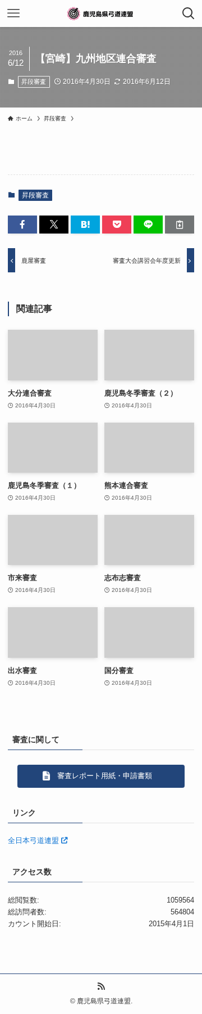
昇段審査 (33, 81)
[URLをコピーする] (179, 225)
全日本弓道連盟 (34, 840)
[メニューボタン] (13, 13)
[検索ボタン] (188, 13)
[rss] (101, 986)
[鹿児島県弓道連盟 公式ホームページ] (101, 13)
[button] (22, 225)
